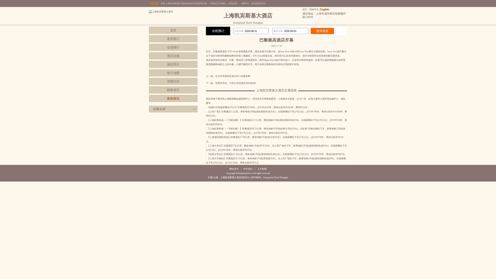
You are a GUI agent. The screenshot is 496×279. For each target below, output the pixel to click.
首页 (173, 30)
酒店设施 (173, 56)
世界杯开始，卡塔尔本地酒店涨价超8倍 (235, 83)
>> (194, 109)
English (324, 9)
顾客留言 (173, 90)
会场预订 (173, 47)
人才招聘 (262, 169)
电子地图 (173, 73)
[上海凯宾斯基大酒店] (161, 11)
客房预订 (173, 38)
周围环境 (173, 81)
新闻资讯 (173, 98)
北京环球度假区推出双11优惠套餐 (232, 76)
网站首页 (234, 169)
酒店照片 (173, 64)
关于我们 (248, 169)
